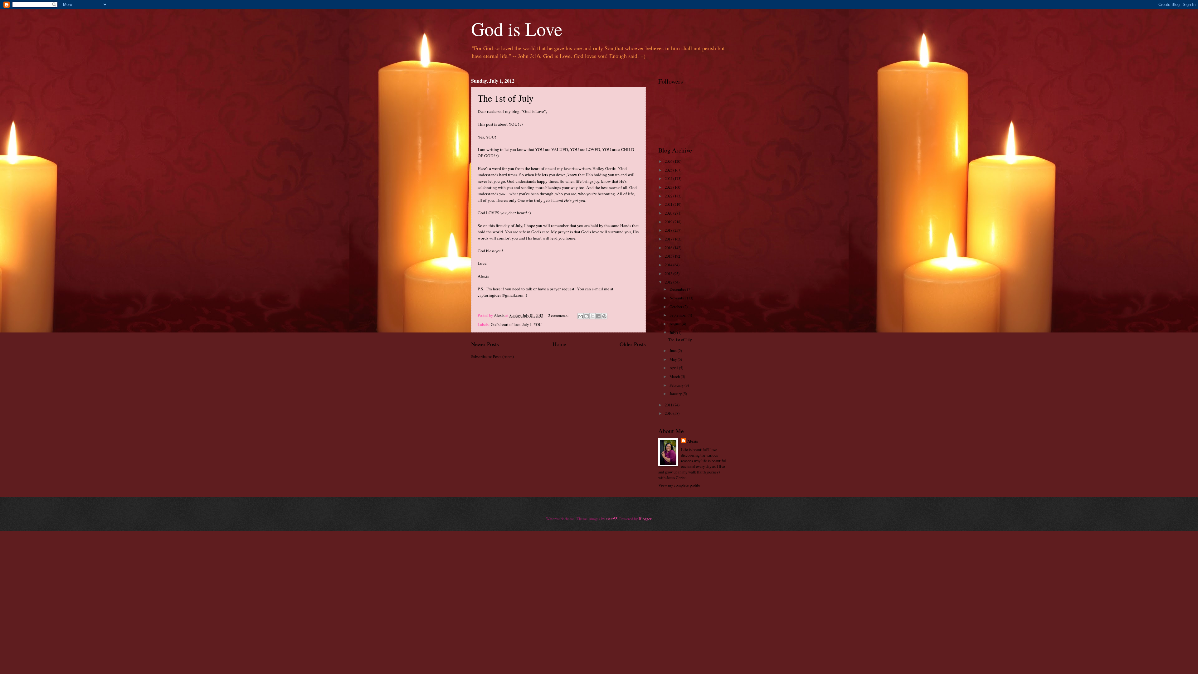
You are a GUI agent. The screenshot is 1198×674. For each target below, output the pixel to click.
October (676, 306)
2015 (669, 256)
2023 (669, 187)
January (676, 393)
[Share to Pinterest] (604, 316)
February (677, 385)
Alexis (692, 441)
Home (559, 344)
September (679, 315)
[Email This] (580, 316)
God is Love (516, 28)
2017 (669, 239)
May (674, 359)
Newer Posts (485, 344)
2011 (669, 405)
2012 (669, 282)
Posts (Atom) (503, 356)
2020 (669, 213)
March (675, 376)
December (678, 289)
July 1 (527, 324)
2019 (669, 222)
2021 (669, 204)
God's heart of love (505, 324)
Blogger (645, 518)
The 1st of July (505, 98)
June (674, 350)
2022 (669, 196)
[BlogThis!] (586, 316)
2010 (669, 413)
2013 (669, 273)
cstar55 (611, 518)
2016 (669, 247)
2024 (669, 178)
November (678, 298)
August (676, 324)
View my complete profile (679, 485)
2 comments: (559, 315)
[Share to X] (592, 316)
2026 (669, 161)
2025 (669, 170)
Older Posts (633, 344)
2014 (669, 265)
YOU (537, 324)
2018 (669, 230)
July (673, 332)
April (674, 368)
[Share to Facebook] (598, 316)
